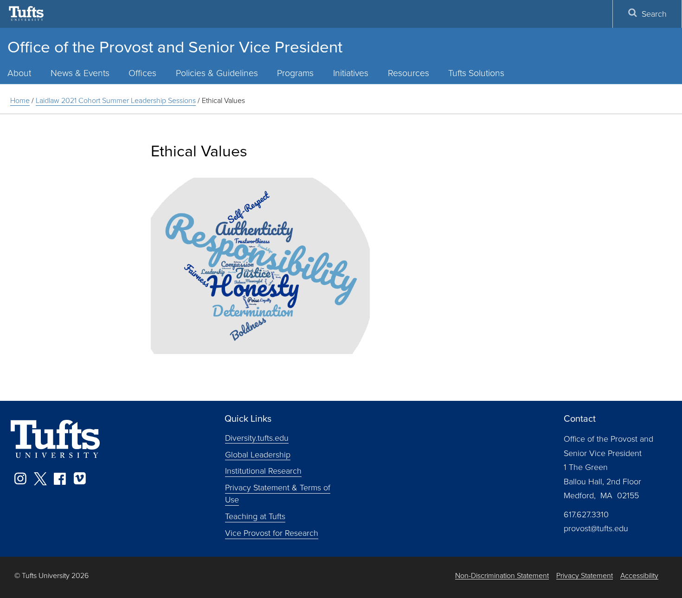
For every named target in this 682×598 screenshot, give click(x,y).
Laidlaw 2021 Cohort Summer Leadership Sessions (116, 100)
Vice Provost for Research (271, 532)
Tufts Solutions (476, 72)
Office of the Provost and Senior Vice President (174, 46)
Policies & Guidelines (217, 72)
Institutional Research (263, 470)
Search (654, 13)
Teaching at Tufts (255, 515)
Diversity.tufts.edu (257, 437)
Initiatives (350, 72)
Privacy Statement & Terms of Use (277, 493)
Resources (408, 72)
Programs (295, 72)
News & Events (80, 72)
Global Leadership (257, 453)
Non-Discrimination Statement (502, 575)
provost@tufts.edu (596, 528)
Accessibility (639, 575)
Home (20, 100)
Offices (142, 72)
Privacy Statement (584, 575)
